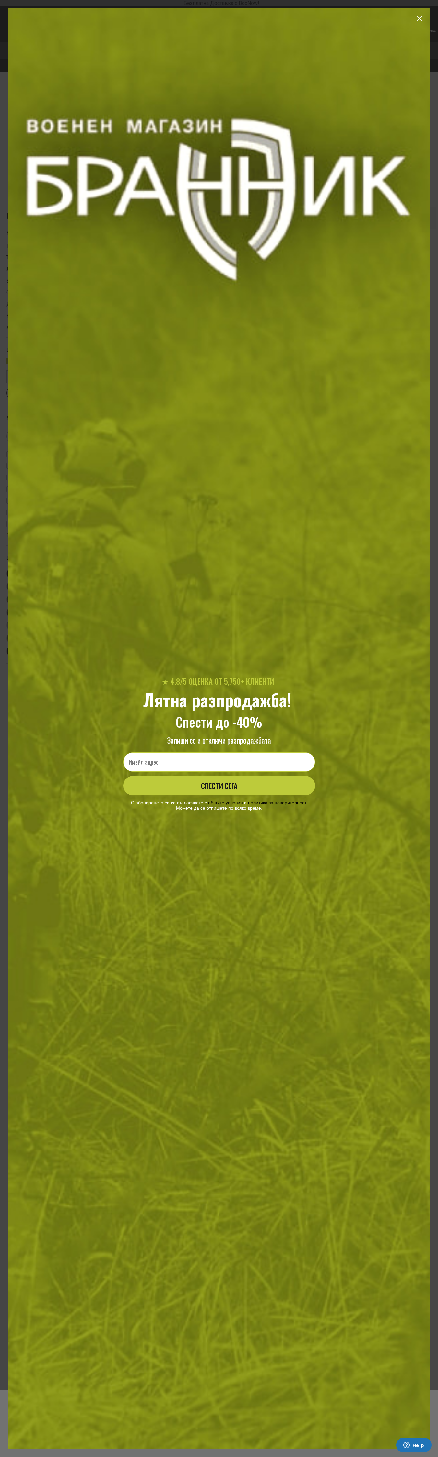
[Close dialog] (419, 18)
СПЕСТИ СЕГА (219, 785)
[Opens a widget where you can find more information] (414, 1446)
